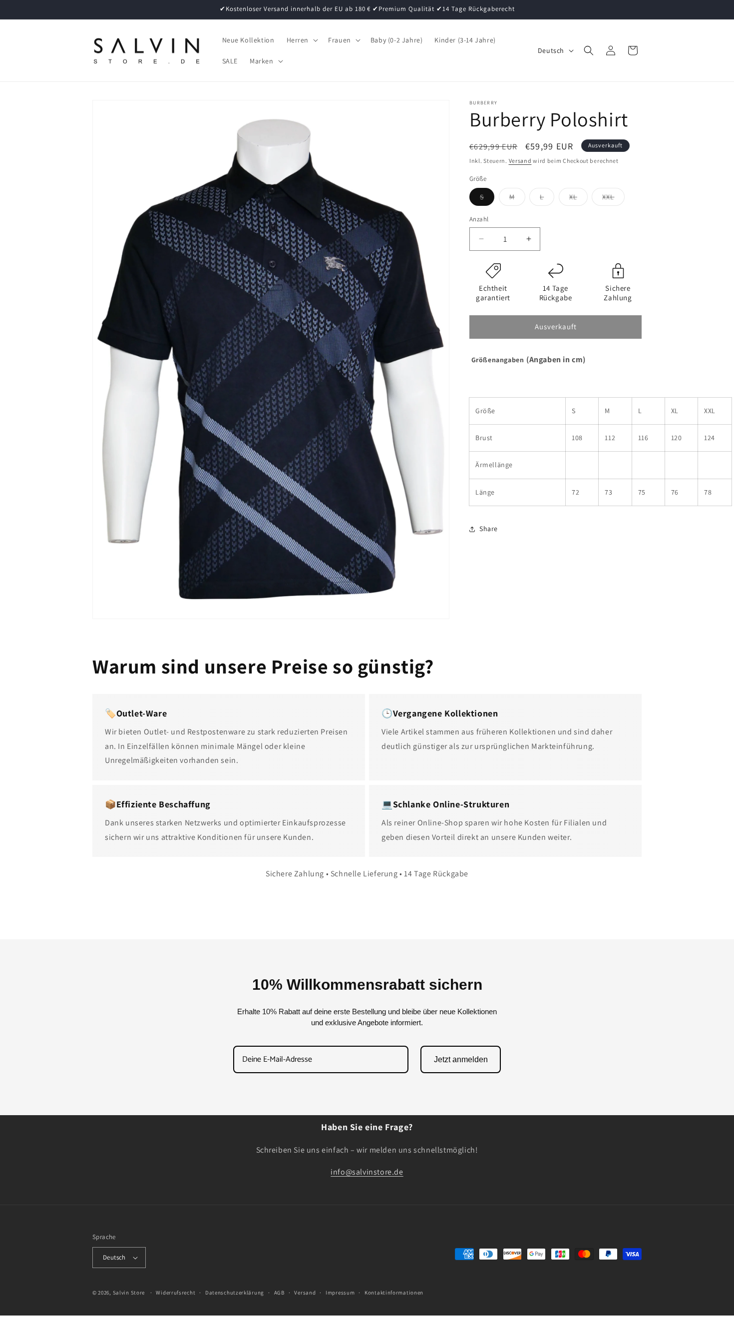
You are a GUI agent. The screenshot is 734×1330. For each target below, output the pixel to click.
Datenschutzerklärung (234, 1292)
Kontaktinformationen (394, 1292)
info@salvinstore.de (367, 1172)
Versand (520, 160)
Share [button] (488, 528)
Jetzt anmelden (461, 1059)
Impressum (340, 1292)
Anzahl (478, 219)
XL (578, 199)
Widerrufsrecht (175, 1292)
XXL (613, 199)
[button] (302, 39)
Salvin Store (129, 1292)
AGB (279, 1292)
